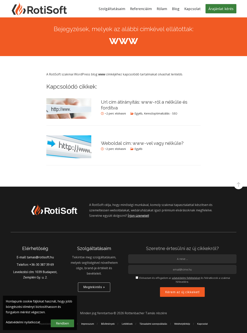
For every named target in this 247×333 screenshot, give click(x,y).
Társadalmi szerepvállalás (153, 324)
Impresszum (87, 324)
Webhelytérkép (182, 324)
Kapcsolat (202, 324)
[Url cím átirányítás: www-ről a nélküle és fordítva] (68, 117)
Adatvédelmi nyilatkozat (23, 322)
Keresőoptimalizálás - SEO (160, 113)
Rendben (62, 323)
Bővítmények (108, 324)
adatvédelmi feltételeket (186, 278)
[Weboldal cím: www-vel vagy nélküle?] (68, 157)
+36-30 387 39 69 (41, 264)
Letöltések (127, 324)
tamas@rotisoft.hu (40, 257)
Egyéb (138, 113)
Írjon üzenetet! (138, 215)
